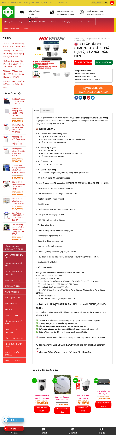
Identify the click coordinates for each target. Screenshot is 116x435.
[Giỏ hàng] (112, 3)
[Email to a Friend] (84, 98)
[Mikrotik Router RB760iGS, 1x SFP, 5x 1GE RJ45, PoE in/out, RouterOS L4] (103, 381)
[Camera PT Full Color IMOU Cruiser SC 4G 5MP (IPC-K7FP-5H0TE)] (83, 384)
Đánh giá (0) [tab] (47, 110)
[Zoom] (35, 66)
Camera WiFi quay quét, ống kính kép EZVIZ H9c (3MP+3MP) (41, 399)
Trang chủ (78, 39)
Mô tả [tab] (36, 110)
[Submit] (106, 3)
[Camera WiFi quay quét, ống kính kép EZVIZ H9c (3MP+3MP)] (41, 384)
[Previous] (36, 53)
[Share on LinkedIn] (93, 98)
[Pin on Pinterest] (88, 98)
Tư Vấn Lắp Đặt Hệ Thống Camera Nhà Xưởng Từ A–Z (14, 45)
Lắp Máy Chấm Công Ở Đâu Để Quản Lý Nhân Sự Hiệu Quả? (14, 84)
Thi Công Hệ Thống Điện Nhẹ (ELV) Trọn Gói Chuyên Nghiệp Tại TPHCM (13, 74)
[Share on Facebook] (76, 98)
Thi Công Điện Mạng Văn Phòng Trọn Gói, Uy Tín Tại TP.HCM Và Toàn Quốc (13, 64)
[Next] (67, 53)
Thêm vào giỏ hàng (41, 409)
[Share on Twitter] (80, 98)
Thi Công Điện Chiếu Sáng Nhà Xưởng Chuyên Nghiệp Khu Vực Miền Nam (13, 54)
